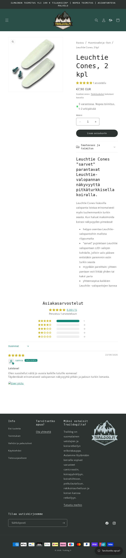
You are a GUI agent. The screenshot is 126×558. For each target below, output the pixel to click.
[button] (6, 20)
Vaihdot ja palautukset (20, 443)
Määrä (79, 115)
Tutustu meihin (73, 505)
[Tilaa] (63, 523)
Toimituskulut (97, 94)
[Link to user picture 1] (16, 389)
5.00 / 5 (72, 310)
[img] (16, 355)
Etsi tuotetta (14, 428)
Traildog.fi (67, 550)
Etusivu (80, 43)
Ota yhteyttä (43, 431)
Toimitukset (14, 436)
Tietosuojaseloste (17, 458)
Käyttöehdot (14, 450)
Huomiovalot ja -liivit (99, 43)
